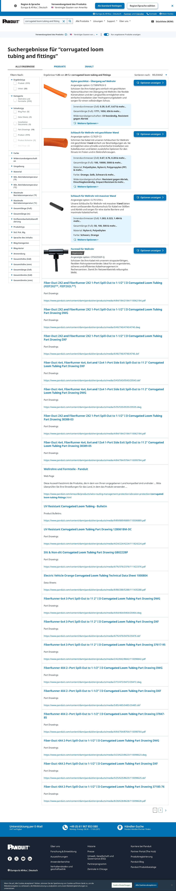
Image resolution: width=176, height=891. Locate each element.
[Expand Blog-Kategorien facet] (11, 243)
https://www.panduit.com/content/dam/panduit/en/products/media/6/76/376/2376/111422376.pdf (95, 566)
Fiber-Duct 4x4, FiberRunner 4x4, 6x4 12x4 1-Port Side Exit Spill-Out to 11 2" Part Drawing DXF (104, 364)
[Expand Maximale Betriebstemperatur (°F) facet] (11, 192)
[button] (64, 21)
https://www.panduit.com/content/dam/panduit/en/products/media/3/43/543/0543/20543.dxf (92, 380)
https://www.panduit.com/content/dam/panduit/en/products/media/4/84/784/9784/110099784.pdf (95, 460)
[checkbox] (15, 83)
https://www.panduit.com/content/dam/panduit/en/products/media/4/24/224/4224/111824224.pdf (95, 543)
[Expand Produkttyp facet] (11, 227)
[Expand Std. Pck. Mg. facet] (11, 232)
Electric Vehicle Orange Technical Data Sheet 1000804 (96, 575)
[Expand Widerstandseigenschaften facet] (11, 158)
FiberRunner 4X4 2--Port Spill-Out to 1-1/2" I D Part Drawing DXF (102, 690)
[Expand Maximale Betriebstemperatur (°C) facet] (11, 200)
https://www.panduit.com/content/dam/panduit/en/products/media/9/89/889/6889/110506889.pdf (95, 520)
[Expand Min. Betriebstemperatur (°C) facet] (11, 185)
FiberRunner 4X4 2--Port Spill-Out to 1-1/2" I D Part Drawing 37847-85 (104, 715)
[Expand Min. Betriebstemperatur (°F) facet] (11, 177)
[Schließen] (172, 885)
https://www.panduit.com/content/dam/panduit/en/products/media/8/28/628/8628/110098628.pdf (95, 800)
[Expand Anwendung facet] (11, 253)
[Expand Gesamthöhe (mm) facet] (11, 264)
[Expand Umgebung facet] (11, 166)
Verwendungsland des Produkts (52, 34)
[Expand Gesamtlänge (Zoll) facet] (11, 269)
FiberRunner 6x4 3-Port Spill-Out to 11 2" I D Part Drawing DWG (102, 598)
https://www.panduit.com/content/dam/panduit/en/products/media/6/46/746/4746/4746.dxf (91, 353)
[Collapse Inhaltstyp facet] (11, 108)
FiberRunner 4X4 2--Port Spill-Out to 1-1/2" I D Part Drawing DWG (103, 667)
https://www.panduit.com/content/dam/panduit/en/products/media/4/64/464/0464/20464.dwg (92, 612)
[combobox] (45, 21)
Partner (127, 13)
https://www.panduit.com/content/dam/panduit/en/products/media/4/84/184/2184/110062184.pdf (95, 300)
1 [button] (155, 810)
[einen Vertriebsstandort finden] (120, 827)
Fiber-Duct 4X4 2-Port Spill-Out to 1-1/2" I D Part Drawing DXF (101, 763)
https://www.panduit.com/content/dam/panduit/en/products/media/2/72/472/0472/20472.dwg (92, 682)
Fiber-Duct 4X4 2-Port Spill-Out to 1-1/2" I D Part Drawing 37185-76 (104, 786)
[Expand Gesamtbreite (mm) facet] (11, 280)
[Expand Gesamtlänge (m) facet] (11, 214)
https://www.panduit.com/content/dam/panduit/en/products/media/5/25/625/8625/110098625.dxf (94, 777)
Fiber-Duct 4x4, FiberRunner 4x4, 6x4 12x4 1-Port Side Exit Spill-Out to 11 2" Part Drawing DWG (104, 390)
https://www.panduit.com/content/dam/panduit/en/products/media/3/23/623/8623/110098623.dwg (95, 754)
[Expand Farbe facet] (11, 153)
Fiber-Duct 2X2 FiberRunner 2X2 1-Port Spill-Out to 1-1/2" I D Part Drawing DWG (103, 311)
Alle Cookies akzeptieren (146, 885)
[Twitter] (16, 861)
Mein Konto (167, 13)
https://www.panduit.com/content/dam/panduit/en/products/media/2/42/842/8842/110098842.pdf (95, 658)
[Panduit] (11, 20)
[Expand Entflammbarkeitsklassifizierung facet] (11, 219)
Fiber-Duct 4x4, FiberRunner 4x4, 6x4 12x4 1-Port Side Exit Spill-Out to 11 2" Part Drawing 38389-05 (104, 444)
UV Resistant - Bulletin (75, 506)
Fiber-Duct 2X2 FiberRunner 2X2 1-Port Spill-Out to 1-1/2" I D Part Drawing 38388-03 (103, 417)
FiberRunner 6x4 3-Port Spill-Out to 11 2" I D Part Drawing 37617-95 (104, 644)
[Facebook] (10, 861)
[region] (88, 885)
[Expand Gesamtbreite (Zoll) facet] (11, 275)
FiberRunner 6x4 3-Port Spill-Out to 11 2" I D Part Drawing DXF (101, 621)
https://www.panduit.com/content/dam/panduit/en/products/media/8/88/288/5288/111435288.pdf (95, 589)
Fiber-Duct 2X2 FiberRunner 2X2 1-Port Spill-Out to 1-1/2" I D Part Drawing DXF (103, 337)
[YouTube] (23, 861)
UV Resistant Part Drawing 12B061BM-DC (88, 529)
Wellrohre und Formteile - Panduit (66, 469)
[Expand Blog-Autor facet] (11, 248)
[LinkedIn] (30, 861)
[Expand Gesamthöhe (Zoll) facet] (11, 259)
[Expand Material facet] (11, 171)
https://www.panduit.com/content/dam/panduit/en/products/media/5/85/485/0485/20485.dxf (92, 705)
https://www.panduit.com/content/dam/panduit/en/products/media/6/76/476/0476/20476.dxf (92, 635)
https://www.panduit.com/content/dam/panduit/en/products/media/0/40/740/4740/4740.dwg (92, 327)
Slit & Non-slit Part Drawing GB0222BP (86, 552)
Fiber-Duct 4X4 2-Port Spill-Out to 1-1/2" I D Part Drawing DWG (101, 740)
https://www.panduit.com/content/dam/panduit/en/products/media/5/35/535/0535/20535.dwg (92, 407)
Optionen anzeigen (150, 82)
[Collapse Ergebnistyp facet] (11, 80)
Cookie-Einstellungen (122, 885)
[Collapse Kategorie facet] (11, 96)
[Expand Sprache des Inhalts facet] (11, 237)
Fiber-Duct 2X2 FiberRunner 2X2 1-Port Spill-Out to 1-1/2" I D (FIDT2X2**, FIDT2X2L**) (103, 284)
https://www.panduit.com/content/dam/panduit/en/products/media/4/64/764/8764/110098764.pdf (95, 731)
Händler (140, 13)
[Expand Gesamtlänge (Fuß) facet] (11, 208)
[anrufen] (65, 827)
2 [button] (160, 810)
